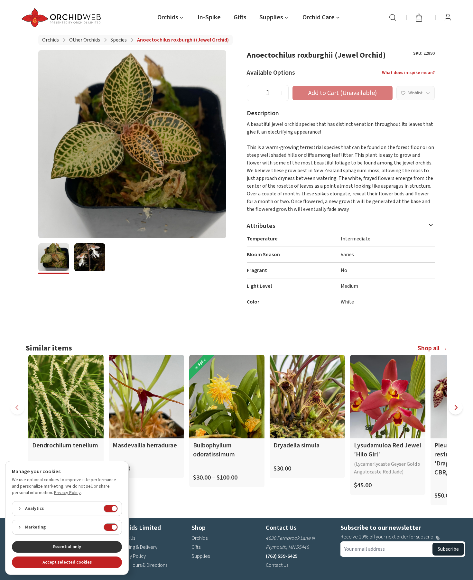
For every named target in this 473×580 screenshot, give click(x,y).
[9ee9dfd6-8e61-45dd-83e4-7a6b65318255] (53, 258)
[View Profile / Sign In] (447, 17)
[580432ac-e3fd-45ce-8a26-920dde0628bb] (89, 258)
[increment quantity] (282, 93)
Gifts (240, 17)
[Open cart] (420, 17)
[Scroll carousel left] (17, 407)
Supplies (200, 556)
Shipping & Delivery (137, 547)
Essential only (67, 547)
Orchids (50, 39)
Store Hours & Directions (142, 565)
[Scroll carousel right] (456, 407)
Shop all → (432, 348)
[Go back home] (62, 17)
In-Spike (209, 17)
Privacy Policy (131, 556)
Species (118, 39)
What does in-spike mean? (408, 73)
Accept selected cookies (67, 562)
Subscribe (448, 549)
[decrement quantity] (253, 93)
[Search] (392, 17)
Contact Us (277, 565)
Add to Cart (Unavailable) (342, 93)
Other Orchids (84, 39)
